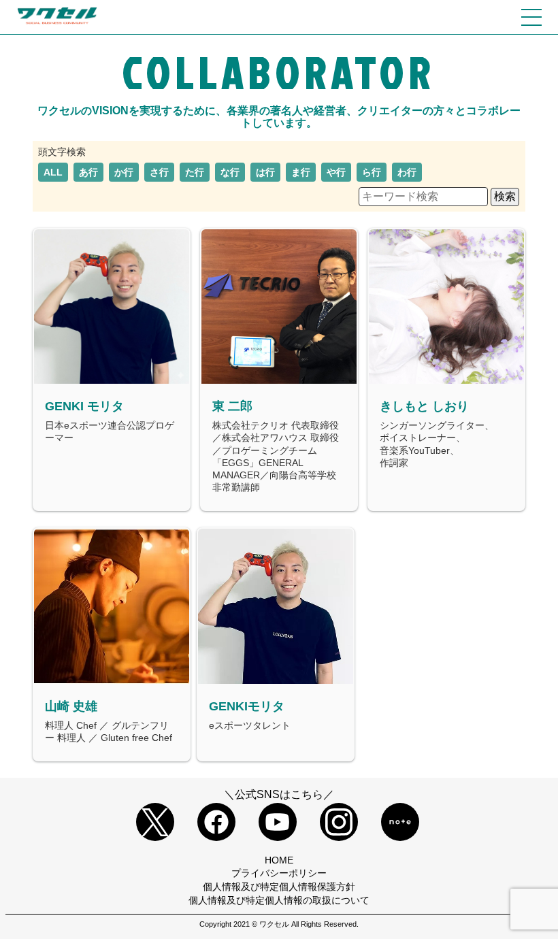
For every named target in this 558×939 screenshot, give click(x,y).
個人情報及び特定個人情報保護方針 (279, 886)
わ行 (406, 172)
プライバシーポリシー (279, 873)
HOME (279, 860)
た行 (194, 172)
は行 (265, 172)
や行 (336, 172)
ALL (53, 172)
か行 (123, 172)
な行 (230, 172)
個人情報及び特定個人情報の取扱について (279, 900)
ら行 (371, 172)
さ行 (159, 172)
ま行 (300, 172)
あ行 (88, 172)
